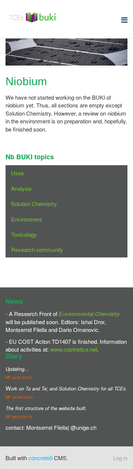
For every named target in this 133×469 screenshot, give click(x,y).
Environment (26, 219)
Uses (17, 173)
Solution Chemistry (34, 203)
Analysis (21, 188)
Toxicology (24, 234)
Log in (120, 458)
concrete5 (40, 458)
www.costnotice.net (73, 349)
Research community (37, 249)
